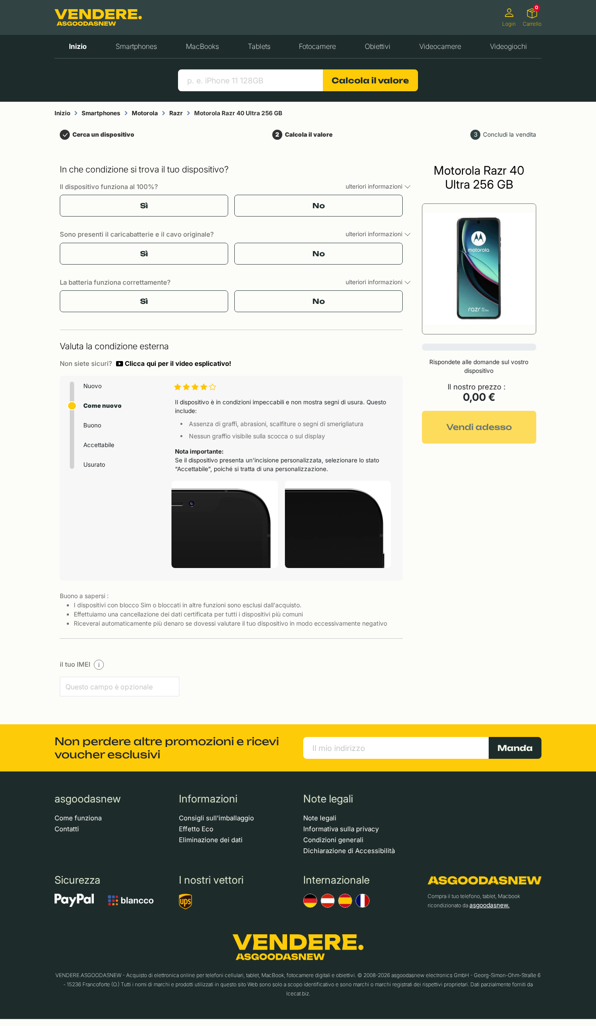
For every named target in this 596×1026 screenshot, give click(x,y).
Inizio (78, 46)
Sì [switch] (144, 205)
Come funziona (78, 818)
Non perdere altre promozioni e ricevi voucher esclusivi (167, 748)
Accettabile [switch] (98, 444)
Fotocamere (317, 46)
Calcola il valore (370, 80)
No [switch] (318, 205)
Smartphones (136, 46)
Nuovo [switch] (92, 385)
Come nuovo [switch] (102, 405)
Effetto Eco (196, 829)
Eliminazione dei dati (211, 840)
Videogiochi (508, 46)
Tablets (259, 46)
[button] (173, 364)
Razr (176, 113)
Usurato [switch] (94, 464)
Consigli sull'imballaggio (216, 818)
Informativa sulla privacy (341, 829)
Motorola (145, 113)
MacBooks (202, 46)
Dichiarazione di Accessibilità (349, 851)
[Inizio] (98, 17)
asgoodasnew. (489, 905)
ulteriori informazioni (375, 186)
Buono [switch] (92, 425)
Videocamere (440, 46)
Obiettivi (377, 46)
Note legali (319, 818)
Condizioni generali (333, 840)
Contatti (67, 829)
